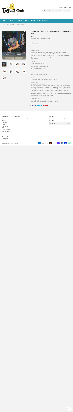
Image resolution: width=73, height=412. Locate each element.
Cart (68, 10)
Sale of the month (30, 20)
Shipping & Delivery (6, 129)
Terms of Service (5, 135)
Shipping (38, 38)
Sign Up (68, 123)
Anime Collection (42, 20)
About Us (4, 120)
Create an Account (67, 7)
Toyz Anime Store (14, 143)
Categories (18, 20)
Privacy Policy (5, 124)
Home (3, 20)
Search (3, 118)
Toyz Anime (7, 143)
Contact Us (4, 122)
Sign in (60, 7)
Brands (10, 20)
